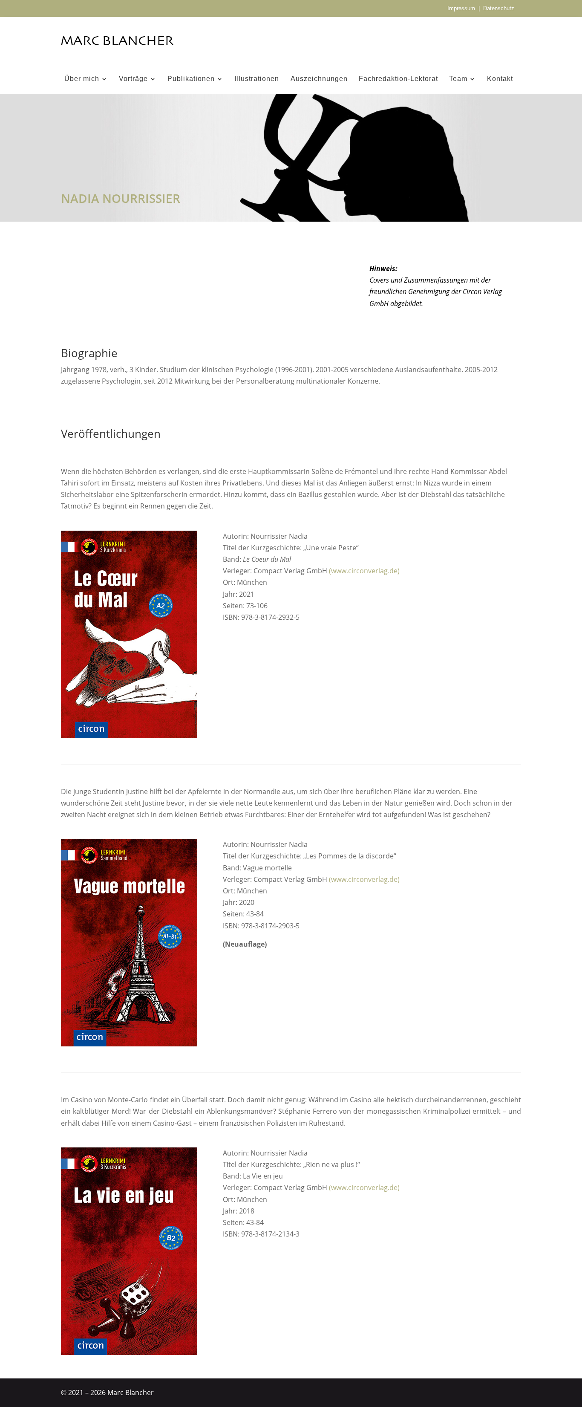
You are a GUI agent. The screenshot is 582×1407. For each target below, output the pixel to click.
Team (458, 79)
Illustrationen (256, 79)
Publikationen (191, 79)
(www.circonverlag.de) (364, 570)
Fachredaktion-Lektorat (398, 79)
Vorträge (133, 79)
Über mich (81, 79)
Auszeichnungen (319, 79)
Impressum (461, 8)
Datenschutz (498, 8)
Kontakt (500, 79)
